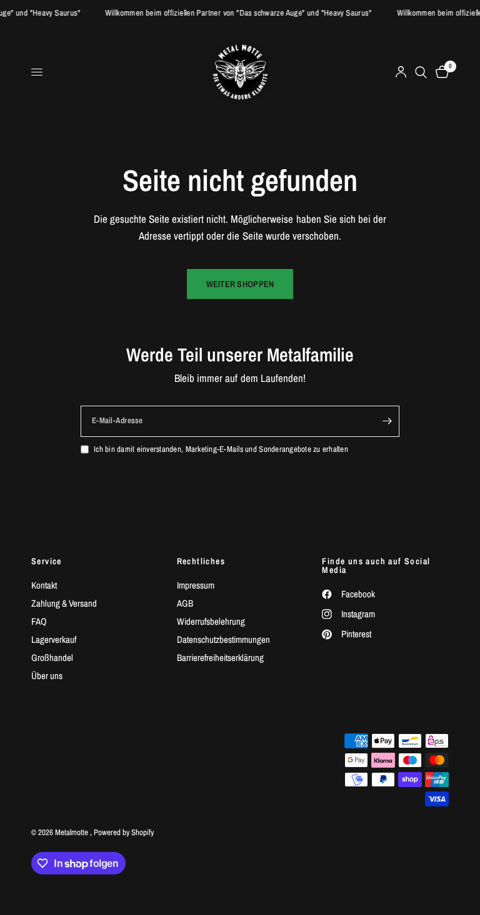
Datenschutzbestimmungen (223, 639)
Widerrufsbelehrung (211, 621)
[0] (440, 72)
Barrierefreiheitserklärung (220, 657)
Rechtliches (201, 561)
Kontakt (44, 585)
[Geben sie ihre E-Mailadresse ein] (386, 421)
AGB (185, 603)
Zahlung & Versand (64, 603)
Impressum (195, 585)
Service (46, 561)
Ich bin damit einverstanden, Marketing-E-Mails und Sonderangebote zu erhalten (221, 449)
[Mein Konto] (401, 72)
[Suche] (421, 72)
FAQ (39, 621)
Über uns (46, 675)
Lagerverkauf (53, 639)
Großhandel (52, 657)
